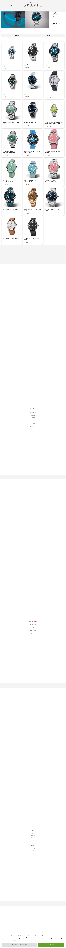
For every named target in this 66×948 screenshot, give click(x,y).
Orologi (37, 30)
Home (23, 30)
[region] (33, 940)
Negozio (30, 30)
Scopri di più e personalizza (19, 945)
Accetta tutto (51, 945)
